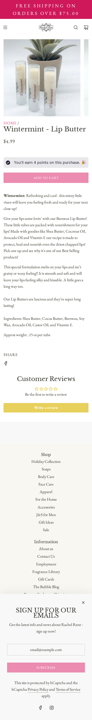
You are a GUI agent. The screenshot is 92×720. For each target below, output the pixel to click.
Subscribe (46, 667)
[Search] (76, 27)
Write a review (46, 407)
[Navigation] (5, 27)
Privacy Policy (38, 689)
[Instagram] (51, 708)
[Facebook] (40, 708)
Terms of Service (68, 689)
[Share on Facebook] (6, 364)
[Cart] (86, 27)
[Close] (83, 602)
